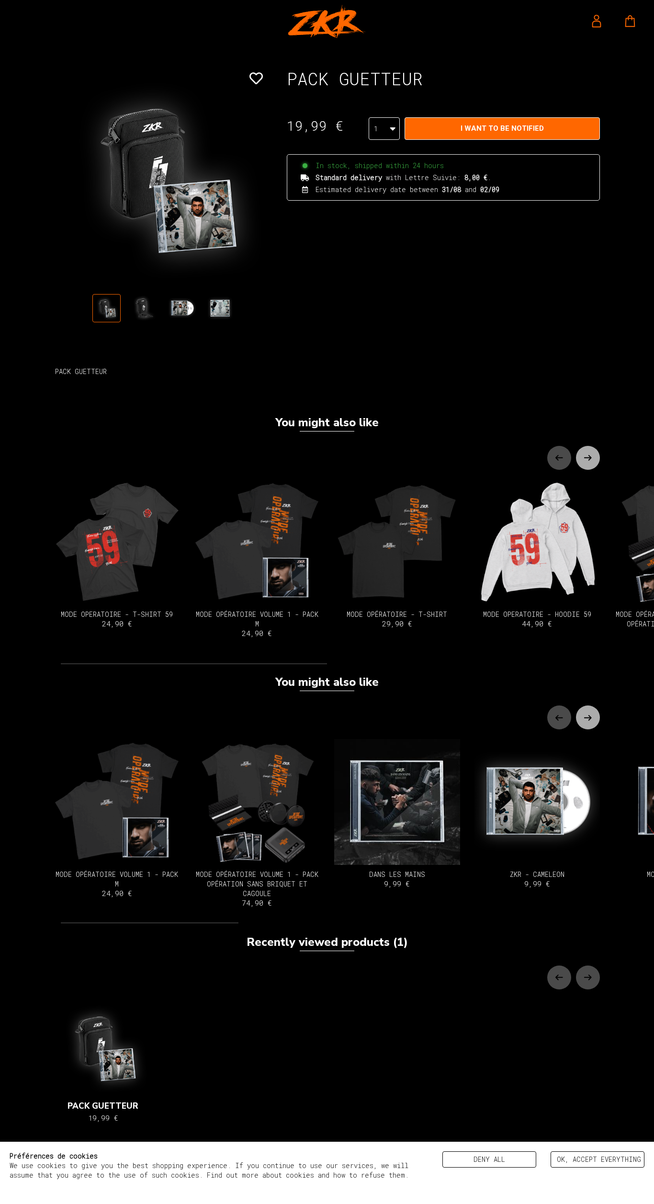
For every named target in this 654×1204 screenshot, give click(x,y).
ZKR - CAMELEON (537, 879)
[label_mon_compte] (596, 21)
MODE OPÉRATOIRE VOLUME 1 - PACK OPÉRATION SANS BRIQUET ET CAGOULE (257, 889)
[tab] (194, 663)
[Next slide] (588, 458)
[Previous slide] (559, 458)
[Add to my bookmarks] (256, 78)
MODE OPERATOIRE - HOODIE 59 (537, 619)
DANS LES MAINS (397, 879)
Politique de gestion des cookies (73, 1184)
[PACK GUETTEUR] (106, 308)
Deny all (489, 1159)
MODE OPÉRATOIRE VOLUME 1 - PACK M (257, 624)
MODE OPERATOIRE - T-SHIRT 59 (117, 619)
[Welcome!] (326, 21)
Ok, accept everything (599, 1159)
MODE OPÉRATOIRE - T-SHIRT (397, 619)
